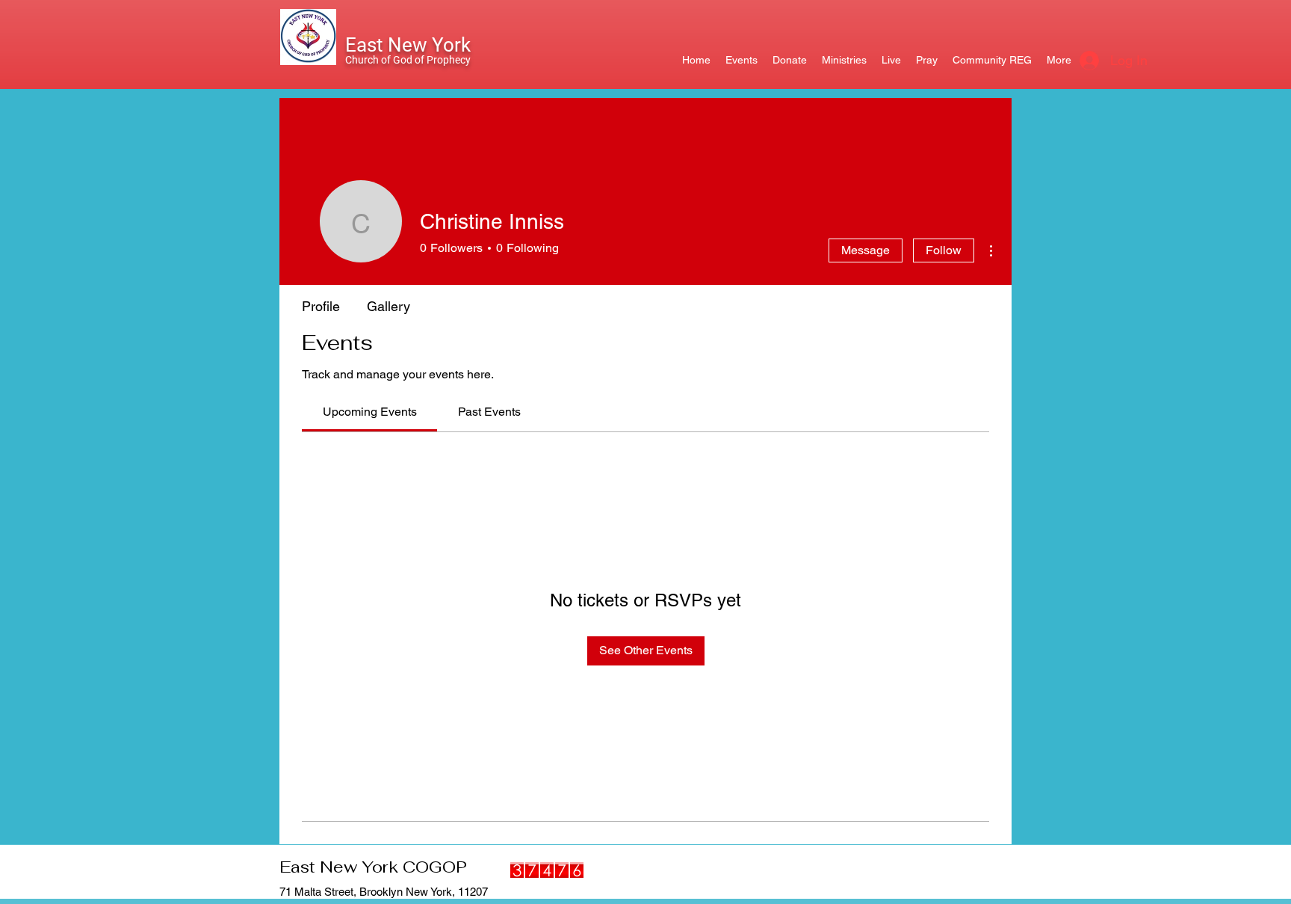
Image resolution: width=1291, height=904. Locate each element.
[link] (370, 412)
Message (865, 250)
